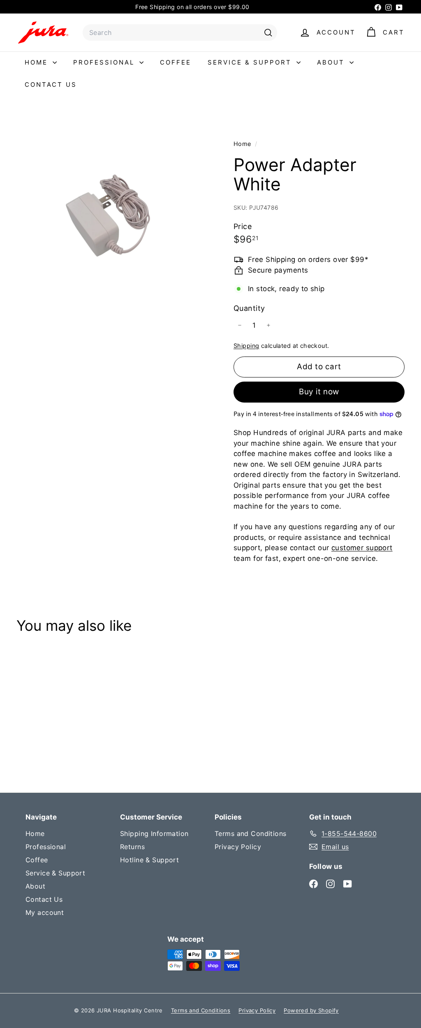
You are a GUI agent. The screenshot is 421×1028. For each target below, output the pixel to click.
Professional (105, 62)
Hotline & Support (149, 860)
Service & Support (251, 62)
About (332, 62)
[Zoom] (111, 211)
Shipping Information (154, 833)
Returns (132, 847)
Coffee (175, 62)
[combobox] (180, 32)
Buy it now (319, 391)
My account (44, 912)
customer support (362, 548)
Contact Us (51, 84)
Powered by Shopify (311, 1010)
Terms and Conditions (251, 833)
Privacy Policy (238, 847)
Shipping (246, 345)
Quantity (249, 308)
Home (38, 62)
